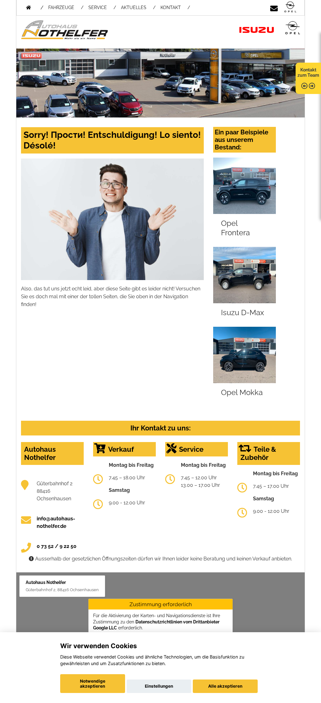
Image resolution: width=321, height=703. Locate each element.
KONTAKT (170, 7)
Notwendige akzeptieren (92, 684)
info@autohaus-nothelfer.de (56, 522)
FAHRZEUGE (61, 7)
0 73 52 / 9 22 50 (56, 546)
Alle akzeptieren (225, 686)
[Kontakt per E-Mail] (274, 7)
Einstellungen (159, 686)
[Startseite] (290, 7)
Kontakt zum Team (308, 72)
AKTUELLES (133, 7)
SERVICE (97, 7)
